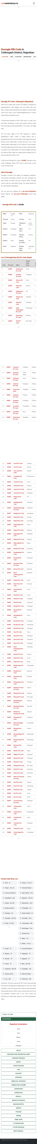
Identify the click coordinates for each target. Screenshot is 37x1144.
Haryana (18, 1077)
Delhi (11, 56)
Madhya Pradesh (18, 1100)
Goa (18, 1069)
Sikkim (18, 1115)
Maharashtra (27, 56)
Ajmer (18, 1029)
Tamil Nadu (18, 1119)
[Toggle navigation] (34, 3)
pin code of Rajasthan (29, 191)
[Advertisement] (18, 26)
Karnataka (18, 1092)
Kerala (18, 1096)
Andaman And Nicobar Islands (18, 1054)
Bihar (18, 1062)
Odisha (18, 1108)
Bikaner (18, 1037)
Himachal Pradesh (18, 1081)
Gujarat (18, 1073)
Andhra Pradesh (18, 1058)
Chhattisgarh (18, 1066)
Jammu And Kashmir (18, 1085)
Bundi (18, 1041)
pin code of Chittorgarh (21, 194)
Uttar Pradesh (18, 1127)
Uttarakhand (18, 1123)
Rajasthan (5, 56)
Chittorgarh (18, 1045)
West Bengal (18, 1131)
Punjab (18, 1112)
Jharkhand (18, 1089)
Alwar (18, 1033)
